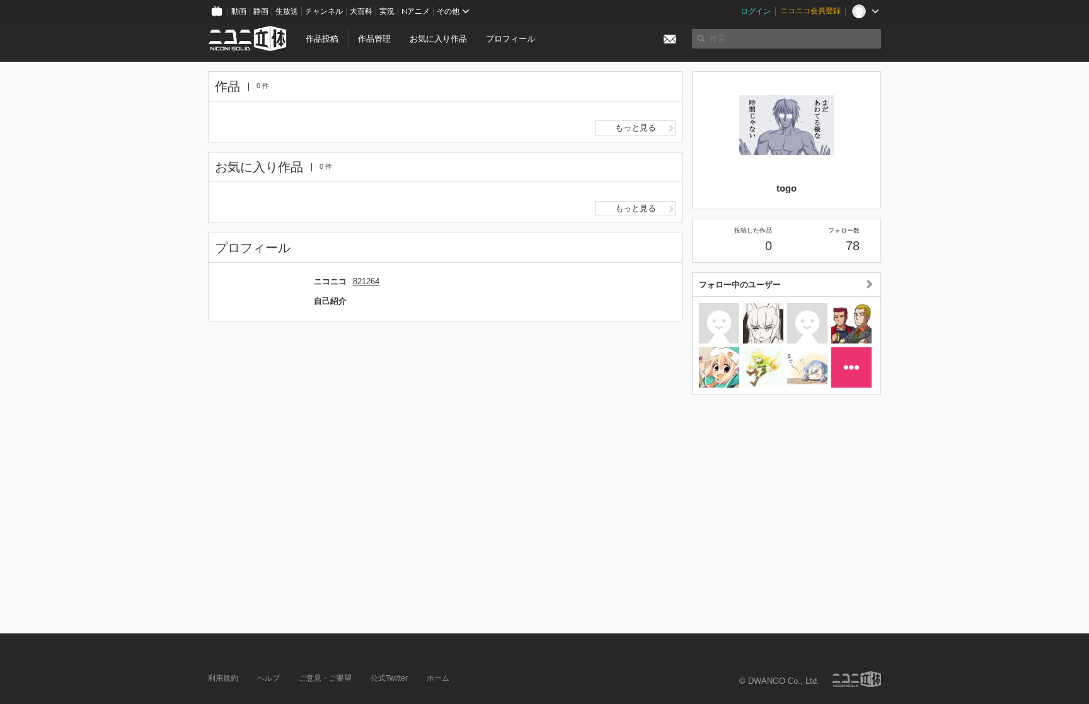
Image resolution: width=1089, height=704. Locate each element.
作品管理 (374, 38)
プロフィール (510, 38)
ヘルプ (268, 678)
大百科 (361, 11)
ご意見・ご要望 (325, 678)
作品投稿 (322, 38)
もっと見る (635, 127)
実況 (387, 11)
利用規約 (223, 678)
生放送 (286, 11)
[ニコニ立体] (856, 679)
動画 (238, 11)
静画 (260, 11)
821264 (366, 281)
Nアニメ (415, 11)
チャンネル (324, 11)
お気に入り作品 (438, 38)
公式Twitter (389, 678)
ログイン (755, 11)
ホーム (438, 678)
